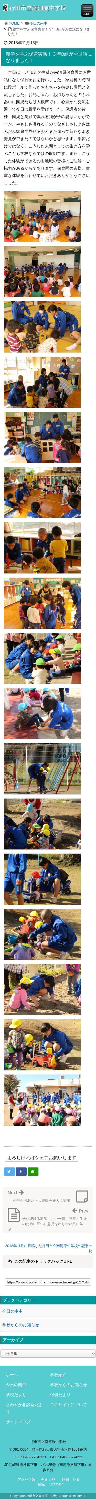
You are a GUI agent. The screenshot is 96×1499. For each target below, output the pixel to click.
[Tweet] (9, 1171)
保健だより (60, 1394)
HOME (14, 23)
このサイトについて (68, 1404)
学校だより (16, 1394)
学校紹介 (58, 1375)
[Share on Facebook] (21, 1171)
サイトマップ (18, 1422)
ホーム (12, 1375)
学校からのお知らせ (20, 1325)
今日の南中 (38, 23)
